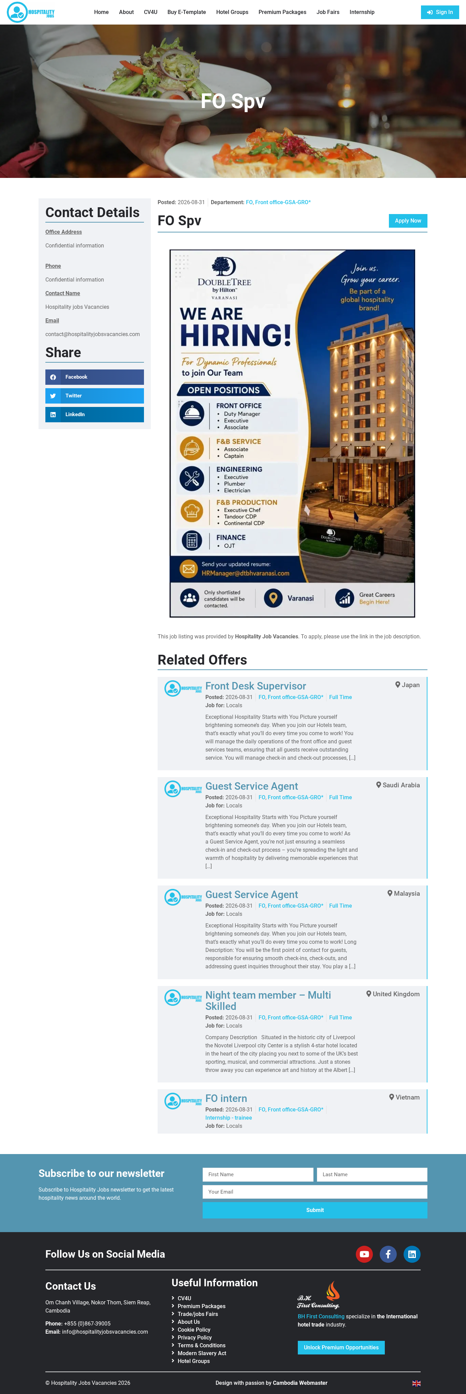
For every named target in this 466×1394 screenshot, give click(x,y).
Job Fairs (328, 12)
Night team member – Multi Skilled (268, 1000)
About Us (189, 1322)
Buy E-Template (187, 12)
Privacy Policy (195, 1337)
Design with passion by (271, 1383)
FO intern (226, 1098)
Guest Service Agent (251, 786)
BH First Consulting (321, 1316)
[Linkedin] (412, 1254)
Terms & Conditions (201, 1345)
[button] (94, 377)
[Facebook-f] (388, 1254)
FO (249, 202)
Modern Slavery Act (202, 1353)
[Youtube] (364, 1254)
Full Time (340, 697)
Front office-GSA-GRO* (283, 202)
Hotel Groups (232, 12)
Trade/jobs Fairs (198, 1314)
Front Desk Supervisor (255, 686)
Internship (362, 12)
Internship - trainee (228, 1118)
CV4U (150, 12)
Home (101, 12)
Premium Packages (282, 12)
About (126, 12)
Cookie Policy (194, 1330)
